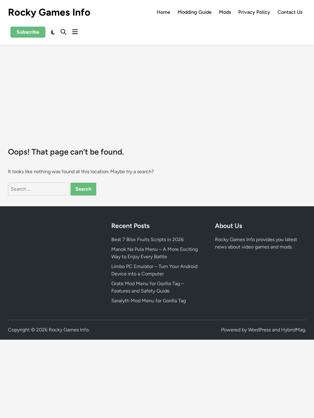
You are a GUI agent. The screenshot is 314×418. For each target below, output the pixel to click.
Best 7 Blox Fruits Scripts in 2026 (147, 239)
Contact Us (290, 12)
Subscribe (28, 32)
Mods (225, 12)
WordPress (259, 330)
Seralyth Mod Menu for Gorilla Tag (148, 301)
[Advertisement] (157, 90)
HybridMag (293, 330)
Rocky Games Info (49, 12)
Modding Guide (195, 12)
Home (163, 12)
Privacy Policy (254, 12)
